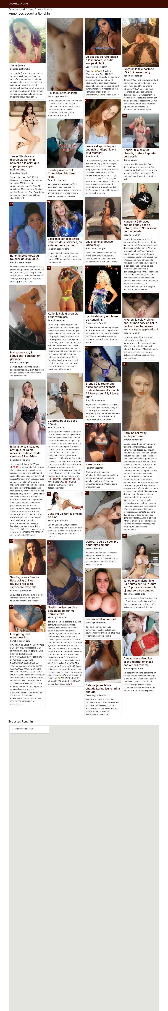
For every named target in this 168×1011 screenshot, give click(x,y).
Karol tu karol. (95, 464)
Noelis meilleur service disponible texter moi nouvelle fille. (62, 611)
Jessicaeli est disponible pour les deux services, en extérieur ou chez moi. (65, 242)
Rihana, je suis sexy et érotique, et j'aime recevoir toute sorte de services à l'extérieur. (25, 451)
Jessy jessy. (18, 65)
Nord (39, 9)
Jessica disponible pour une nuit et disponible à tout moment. (101, 149)
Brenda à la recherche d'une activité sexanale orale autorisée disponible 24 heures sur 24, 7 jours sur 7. (102, 390)
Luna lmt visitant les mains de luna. (65, 515)
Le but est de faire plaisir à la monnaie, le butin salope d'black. (102, 60)
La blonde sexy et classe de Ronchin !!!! (102, 318)
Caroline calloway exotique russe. (135, 434)
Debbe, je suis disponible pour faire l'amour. (102, 543)
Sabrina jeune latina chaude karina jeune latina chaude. (103, 688)
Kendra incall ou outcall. (101, 619)
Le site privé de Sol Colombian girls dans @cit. (61, 173)
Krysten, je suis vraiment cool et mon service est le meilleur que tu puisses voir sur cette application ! (141, 324)
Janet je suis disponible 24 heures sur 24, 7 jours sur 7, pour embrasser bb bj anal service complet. (140, 585)
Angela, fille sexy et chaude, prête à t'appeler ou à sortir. (140, 153)
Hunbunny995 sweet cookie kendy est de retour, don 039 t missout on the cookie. (140, 226)
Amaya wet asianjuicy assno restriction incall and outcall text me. (138, 662)
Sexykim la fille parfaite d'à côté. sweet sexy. (139, 70)
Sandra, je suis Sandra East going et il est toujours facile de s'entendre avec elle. (24, 582)
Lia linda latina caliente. (63, 93)
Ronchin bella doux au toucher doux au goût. (24, 257)
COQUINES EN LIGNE (18, 3)
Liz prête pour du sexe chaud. (62, 422)
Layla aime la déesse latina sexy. (99, 243)
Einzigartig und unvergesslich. (20, 635)
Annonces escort (17, 9)
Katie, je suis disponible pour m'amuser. (63, 315)
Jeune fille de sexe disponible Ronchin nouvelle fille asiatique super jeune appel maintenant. (24, 163)
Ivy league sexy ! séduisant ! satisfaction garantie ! (25, 356)
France (31, 9)
